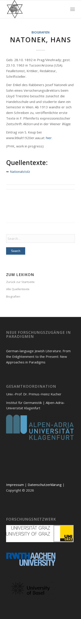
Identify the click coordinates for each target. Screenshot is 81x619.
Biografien (41, 32)
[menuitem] (72, 9)
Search (15, 251)
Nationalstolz (20, 171)
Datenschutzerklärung (45, 484)
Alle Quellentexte (17, 289)
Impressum (15, 484)
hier (49, 138)
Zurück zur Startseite (20, 282)
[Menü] (72, 9)
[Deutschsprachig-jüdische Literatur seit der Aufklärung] (33, 9)
